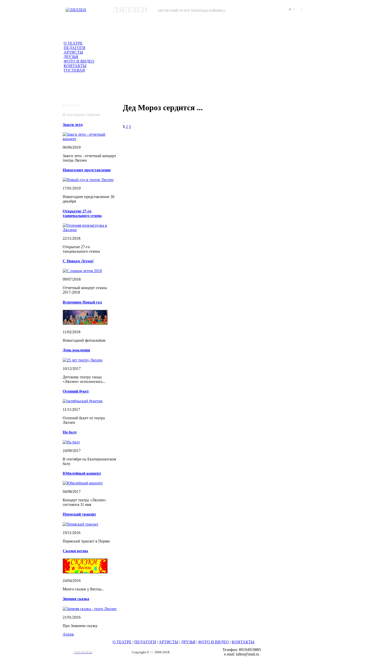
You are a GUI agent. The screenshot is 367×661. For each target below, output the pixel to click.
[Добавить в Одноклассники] (363, 328)
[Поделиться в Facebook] (363, 309)
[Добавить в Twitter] (363, 337)
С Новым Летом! (78, 261)
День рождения (76, 350)
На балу (70, 432)
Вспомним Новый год (82, 302)
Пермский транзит (79, 514)
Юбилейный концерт (82, 473)
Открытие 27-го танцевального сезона (82, 213)
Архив (68, 634)
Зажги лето (73, 124)
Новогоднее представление (87, 170)
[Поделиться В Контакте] (363, 347)
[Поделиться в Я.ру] (363, 356)
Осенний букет (76, 391)
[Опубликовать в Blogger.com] (363, 299)
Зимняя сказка (76, 599)
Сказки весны (75, 551)
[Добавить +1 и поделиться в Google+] (363, 318)
